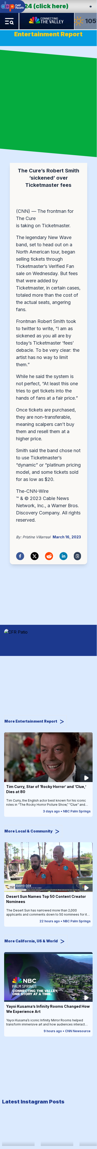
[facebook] (20, 556)
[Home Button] (46, 21)
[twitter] (34, 556)
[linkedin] (63, 556)
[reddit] (49, 556)
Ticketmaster (55, 225)
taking (26, 225)
